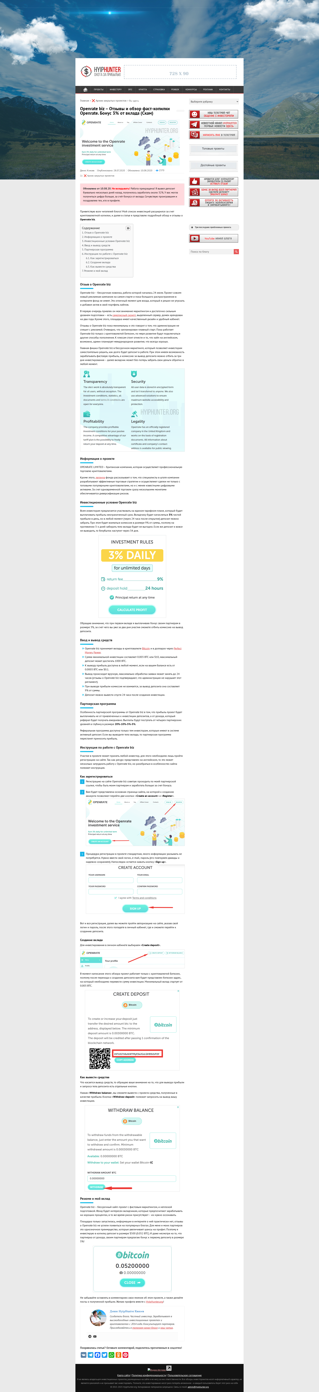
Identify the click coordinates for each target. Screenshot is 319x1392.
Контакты (224, 89)
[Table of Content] (128, 228)
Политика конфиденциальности (149, 1375)
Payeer (97, 652)
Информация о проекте (98, 236)
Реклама (208, 89)
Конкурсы (191, 89)
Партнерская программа (98, 249)
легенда (100, 477)
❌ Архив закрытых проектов (99, 175)
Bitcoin (146, 648)
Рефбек (175, 89)
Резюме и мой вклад (96, 270)
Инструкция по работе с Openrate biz (106, 253)
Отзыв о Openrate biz (96, 232)
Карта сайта (123, 1375)
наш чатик (166, 1327)
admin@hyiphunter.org (198, 1386)
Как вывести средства (103, 266)
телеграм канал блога (145, 1327)
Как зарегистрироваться (104, 258)
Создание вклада (100, 262)
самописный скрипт (124, 315)
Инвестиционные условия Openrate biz (107, 241)
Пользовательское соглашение (185, 1375)
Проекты (98, 89)
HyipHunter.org (154, 1301)
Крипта (143, 89)
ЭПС (130, 89)
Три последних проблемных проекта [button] (213, 227)
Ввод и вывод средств (97, 245)
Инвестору (116, 89)
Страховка (159, 89)
